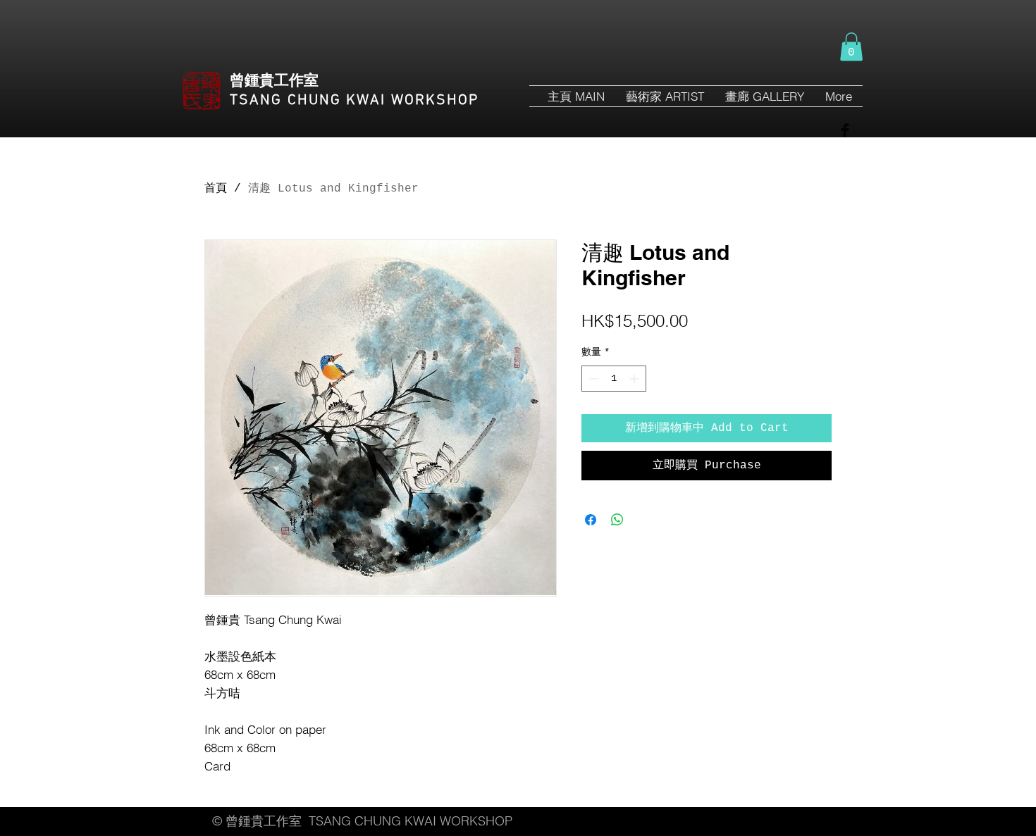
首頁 (215, 188)
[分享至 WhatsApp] (617, 519)
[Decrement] (592, 378)
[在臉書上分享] (590, 519)
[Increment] (635, 378)
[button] (851, 46)
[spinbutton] (614, 378)
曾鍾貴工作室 (274, 81)
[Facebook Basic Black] (845, 130)
